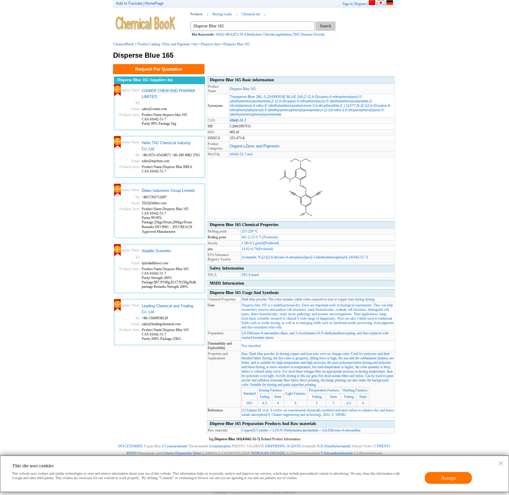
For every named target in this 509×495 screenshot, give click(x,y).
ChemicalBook (123, 44)
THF (296, 34)
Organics (237, 146)
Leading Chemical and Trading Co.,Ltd (167, 309)
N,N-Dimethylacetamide (334, 446)
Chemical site (251, 14)
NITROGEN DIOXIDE (268, 453)
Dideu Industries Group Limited (168, 190)
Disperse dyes (211, 44)
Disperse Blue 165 (236, 44)
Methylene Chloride (261, 34)
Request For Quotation (158, 69)
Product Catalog (149, 44)
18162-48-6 (224, 34)
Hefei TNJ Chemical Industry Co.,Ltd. (166, 146)
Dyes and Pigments (176, 44)
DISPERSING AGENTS (283, 446)
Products (196, 14)
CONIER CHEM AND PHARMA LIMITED (168, 94)
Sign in (348, 4)
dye (195, 44)
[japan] (381, 4)
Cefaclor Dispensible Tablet (182, 453)
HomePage (154, 3)
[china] (372, 4)
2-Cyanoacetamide (174, 446)
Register (360, 4)
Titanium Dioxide (312, 34)
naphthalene (283, 34)
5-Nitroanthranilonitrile (337, 453)
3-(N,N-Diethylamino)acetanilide (295, 430)
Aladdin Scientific (156, 251)
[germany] (389, 4)
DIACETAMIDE (130, 446)
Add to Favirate (129, 3)
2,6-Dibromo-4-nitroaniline (342, 430)
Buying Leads (222, 14)
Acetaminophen (220, 446)
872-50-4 (239, 34)
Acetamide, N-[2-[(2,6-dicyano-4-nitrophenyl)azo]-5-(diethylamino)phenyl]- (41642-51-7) (305, 257)
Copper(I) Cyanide (255, 430)
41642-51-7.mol (241, 154)
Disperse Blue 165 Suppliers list (145, 80)
